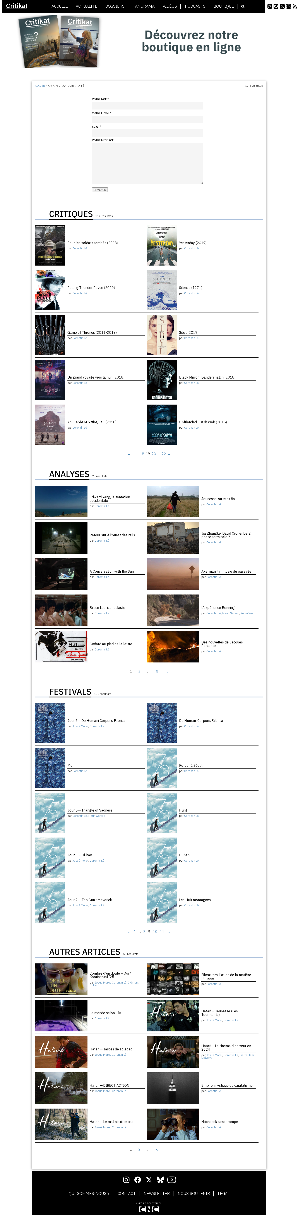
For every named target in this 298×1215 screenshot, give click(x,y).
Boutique (224, 6)
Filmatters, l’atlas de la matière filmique (226, 976)
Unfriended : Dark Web (203, 422)
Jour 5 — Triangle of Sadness (90, 810)
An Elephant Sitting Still (91, 422)
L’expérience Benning (218, 607)
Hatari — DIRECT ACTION (109, 1085)
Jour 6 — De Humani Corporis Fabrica (96, 720)
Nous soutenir (194, 1193)
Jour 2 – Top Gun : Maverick (89, 900)
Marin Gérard (230, 613)
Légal (223, 1193)
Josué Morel (80, 726)
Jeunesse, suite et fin (218, 499)
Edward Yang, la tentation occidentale (110, 499)
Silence (190, 287)
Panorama (144, 6)
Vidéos (170, 6)
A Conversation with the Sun (112, 571)
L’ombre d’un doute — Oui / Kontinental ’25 (110, 975)
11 (162, 931)
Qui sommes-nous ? (89, 1193)
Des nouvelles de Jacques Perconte (222, 644)
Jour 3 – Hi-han (79, 855)
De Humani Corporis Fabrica (201, 720)
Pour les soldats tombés (92, 243)
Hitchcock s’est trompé (219, 1121)
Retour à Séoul (190, 765)
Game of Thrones (92, 332)
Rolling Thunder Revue (91, 287)
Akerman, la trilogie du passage (226, 571)
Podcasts (195, 6)
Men (70, 765)
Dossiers (115, 6)
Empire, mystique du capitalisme (227, 1085)
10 (155, 931)
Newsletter (157, 1193)
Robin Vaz (246, 613)
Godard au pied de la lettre (111, 644)
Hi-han (184, 855)
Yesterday (193, 243)
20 (154, 454)
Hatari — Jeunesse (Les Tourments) (219, 1013)
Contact (127, 1193)
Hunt (183, 810)
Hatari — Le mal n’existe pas (112, 1121)
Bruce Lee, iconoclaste (107, 607)
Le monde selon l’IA (105, 1013)
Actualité (86, 6)
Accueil (59, 6)
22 (164, 454)
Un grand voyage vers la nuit (95, 377)
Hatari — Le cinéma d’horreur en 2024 (226, 1048)
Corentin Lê (79, 248)
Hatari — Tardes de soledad (111, 1049)
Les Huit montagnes (195, 900)
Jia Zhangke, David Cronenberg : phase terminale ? (226, 535)
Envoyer (100, 190)
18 (142, 454)
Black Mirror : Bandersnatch (207, 377)
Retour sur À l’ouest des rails (112, 535)
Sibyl (189, 332)
